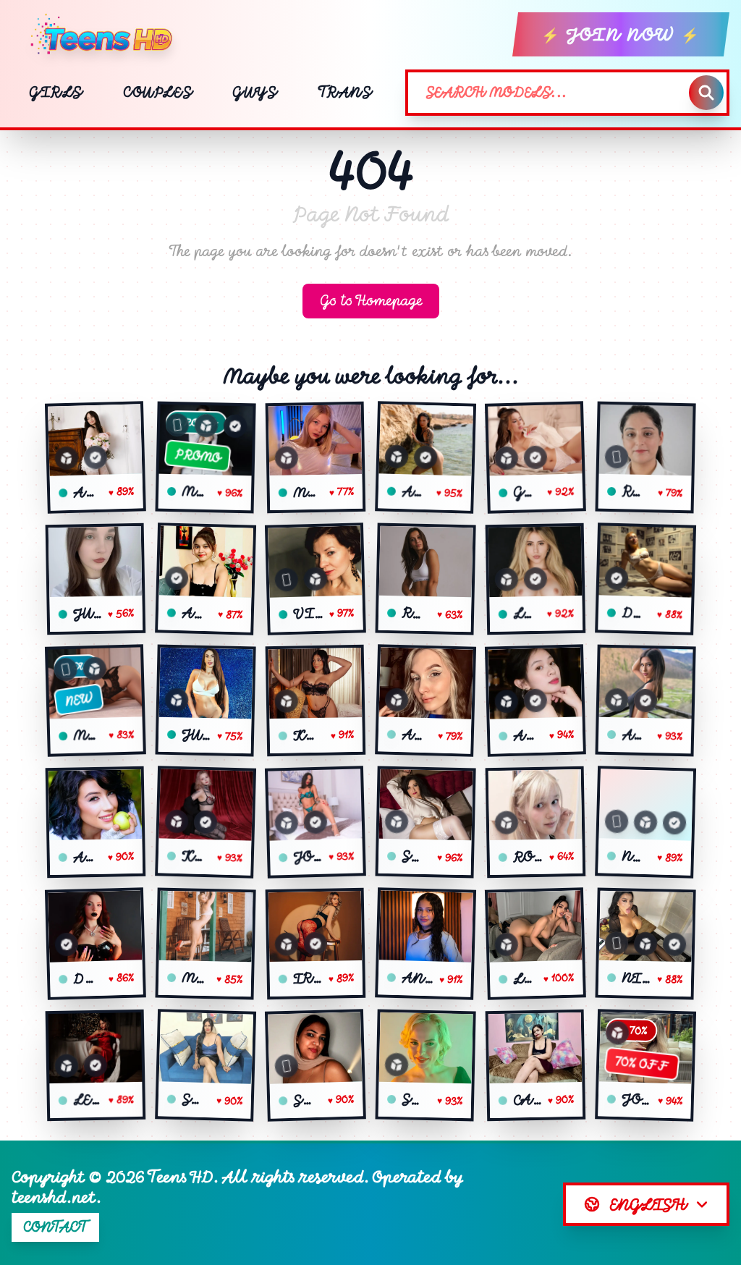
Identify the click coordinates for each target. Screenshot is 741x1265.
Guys (254, 92)
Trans (345, 92)
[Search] (706, 92)
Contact (55, 1227)
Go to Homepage (371, 300)
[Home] (107, 35)
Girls (55, 92)
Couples (157, 92)
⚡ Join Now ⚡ (620, 34)
